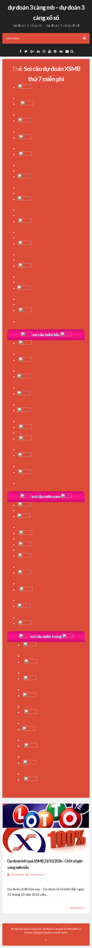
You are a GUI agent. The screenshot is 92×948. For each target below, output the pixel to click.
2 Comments (36, 874)
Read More (76, 907)
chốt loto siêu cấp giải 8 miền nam (58, 533)
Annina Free (41, 932)
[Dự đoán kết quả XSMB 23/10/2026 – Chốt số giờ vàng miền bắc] (46, 828)
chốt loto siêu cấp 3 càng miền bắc (57, 427)
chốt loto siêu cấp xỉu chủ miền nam (57, 505)
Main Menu (12, 38)
